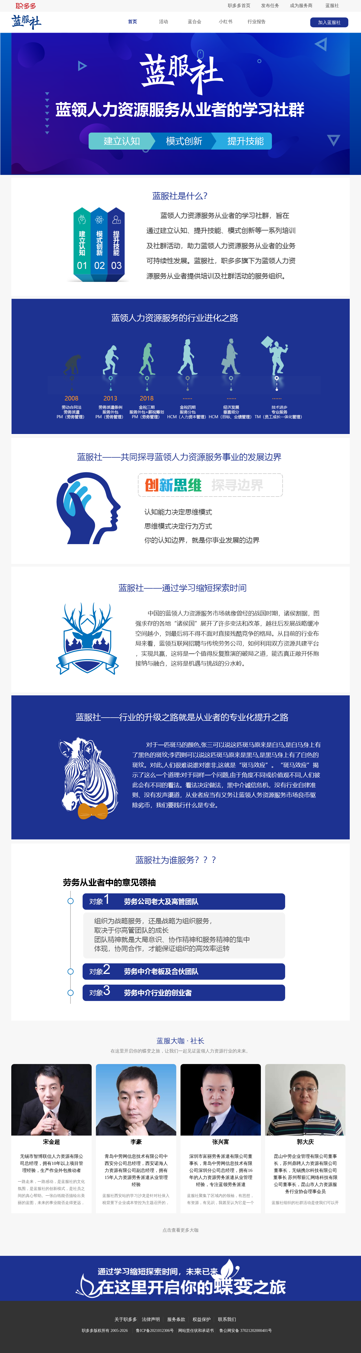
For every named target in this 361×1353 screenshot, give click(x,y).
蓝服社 (332, 5)
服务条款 (176, 1319)
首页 (132, 21)
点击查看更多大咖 (180, 1230)
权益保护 (202, 1319)
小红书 (225, 21)
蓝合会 (194, 21)
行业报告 (257, 21)
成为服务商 (301, 5)
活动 (163, 21)
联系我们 (227, 1319)
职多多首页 (239, 5)
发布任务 (270, 5)
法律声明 (151, 1319)
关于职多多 (126, 1319)
